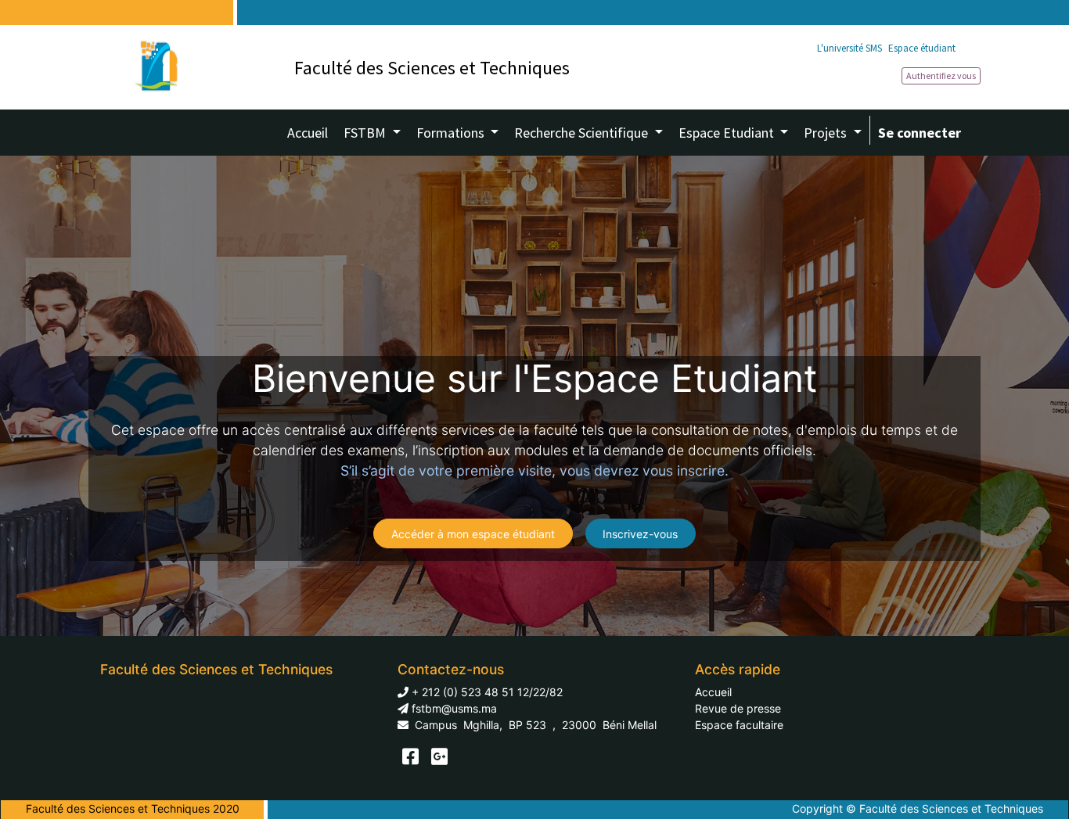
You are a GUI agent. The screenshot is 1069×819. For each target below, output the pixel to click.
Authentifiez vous (941, 75)
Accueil (713, 692)
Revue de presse (738, 708)
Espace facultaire (739, 724)
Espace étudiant (922, 48)
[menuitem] (307, 132)
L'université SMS (849, 48)
